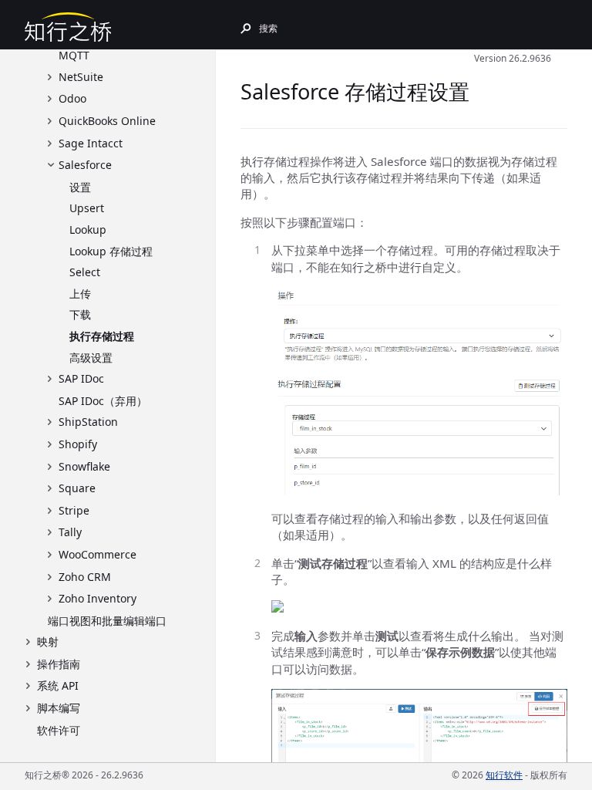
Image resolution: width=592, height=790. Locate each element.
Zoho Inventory (97, 598)
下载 (80, 314)
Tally (70, 532)
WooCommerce (97, 554)
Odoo (72, 98)
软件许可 (58, 730)
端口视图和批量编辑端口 (107, 620)
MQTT (74, 55)
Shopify (78, 444)
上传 (80, 293)
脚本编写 (58, 708)
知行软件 (504, 775)
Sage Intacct (91, 143)
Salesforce (85, 164)
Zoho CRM (85, 576)
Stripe (74, 510)
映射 (48, 641)
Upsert (86, 208)
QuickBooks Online (107, 120)
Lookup (87, 229)
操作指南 (58, 664)
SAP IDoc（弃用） (103, 400)
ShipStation (88, 421)
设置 (80, 187)
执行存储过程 (101, 336)
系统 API (58, 685)
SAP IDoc (81, 378)
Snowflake (84, 466)
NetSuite (81, 76)
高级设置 (91, 357)
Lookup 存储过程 (111, 251)
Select (84, 272)
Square (77, 488)
